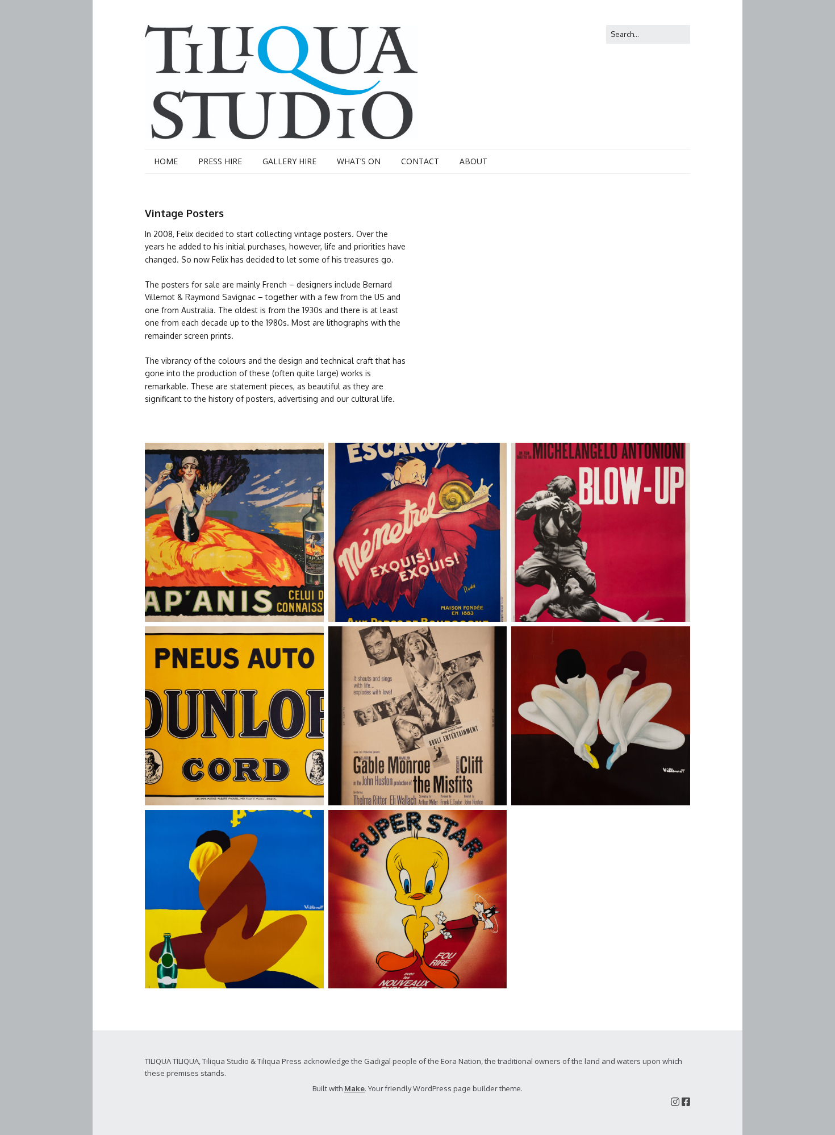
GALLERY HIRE (289, 161)
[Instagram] (675, 1101)
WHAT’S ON (359, 161)
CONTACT (420, 161)
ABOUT (473, 161)
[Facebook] (686, 1101)
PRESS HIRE (220, 161)
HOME (166, 161)
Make (354, 1088)
